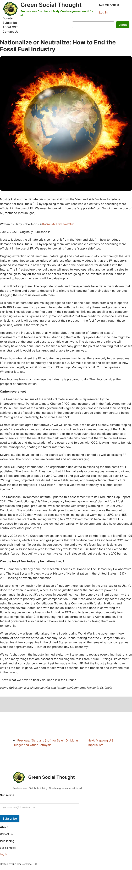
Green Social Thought (51, 4)
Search (123, 24)
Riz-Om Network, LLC (24, 863)
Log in (103, 12)
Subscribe (10, 818)
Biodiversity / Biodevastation (58, 223)
